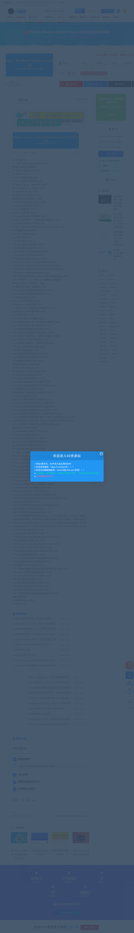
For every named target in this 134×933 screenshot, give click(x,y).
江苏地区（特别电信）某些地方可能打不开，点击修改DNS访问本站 (67, 473)
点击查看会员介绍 (44, 476)
